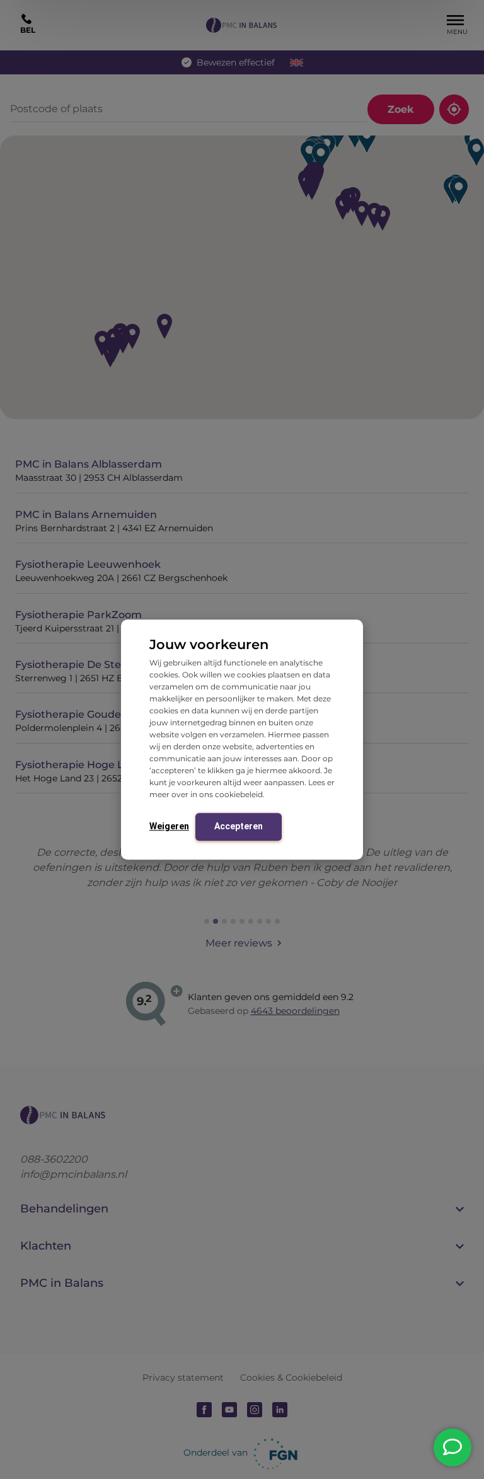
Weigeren (169, 826)
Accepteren (238, 826)
